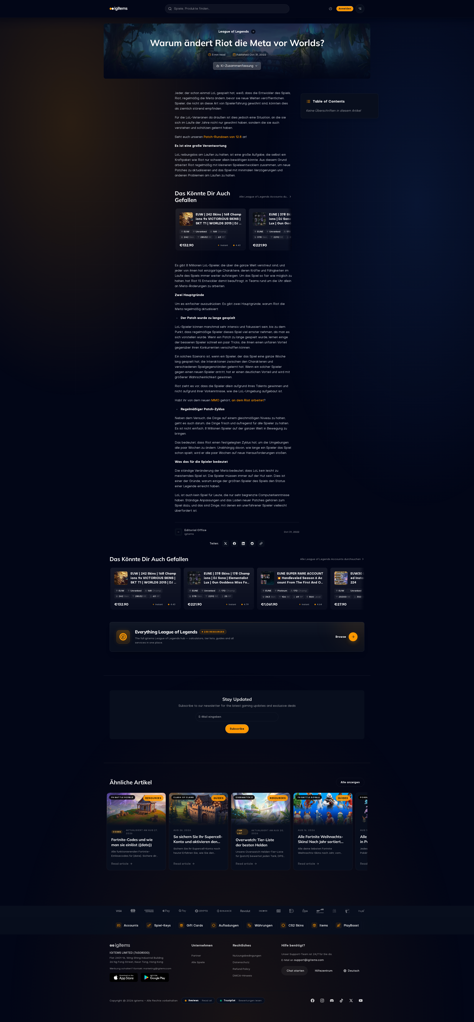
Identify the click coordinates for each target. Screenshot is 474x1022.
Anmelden (345, 8)
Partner (196, 955)
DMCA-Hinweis (242, 975)
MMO (215, 400)
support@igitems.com (309, 960)
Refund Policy (241, 969)
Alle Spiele (198, 962)
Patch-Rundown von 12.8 (223, 137)
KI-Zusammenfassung (237, 66)
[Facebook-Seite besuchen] (312, 1000)
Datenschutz (241, 962)
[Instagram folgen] (322, 1000)
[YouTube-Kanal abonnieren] (360, 1000)
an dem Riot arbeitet (248, 400)
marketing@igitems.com (157, 968)
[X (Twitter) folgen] (351, 1000)
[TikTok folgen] (341, 1000)
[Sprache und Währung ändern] (330, 8)
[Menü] (360, 8)
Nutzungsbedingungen (247, 955)
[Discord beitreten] (332, 1000)
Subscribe (237, 729)
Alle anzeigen (350, 782)
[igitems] (118, 8)
